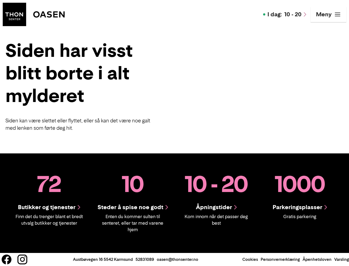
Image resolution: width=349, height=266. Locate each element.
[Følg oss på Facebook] (6, 259)
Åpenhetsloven (317, 259)
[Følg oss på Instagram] (22, 259)
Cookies (250, 259)
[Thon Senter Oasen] (34, 14)
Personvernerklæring (280, 259)
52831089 (145, 259)
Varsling (341, 259)
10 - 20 (284, 14)
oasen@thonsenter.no (177, 259)
